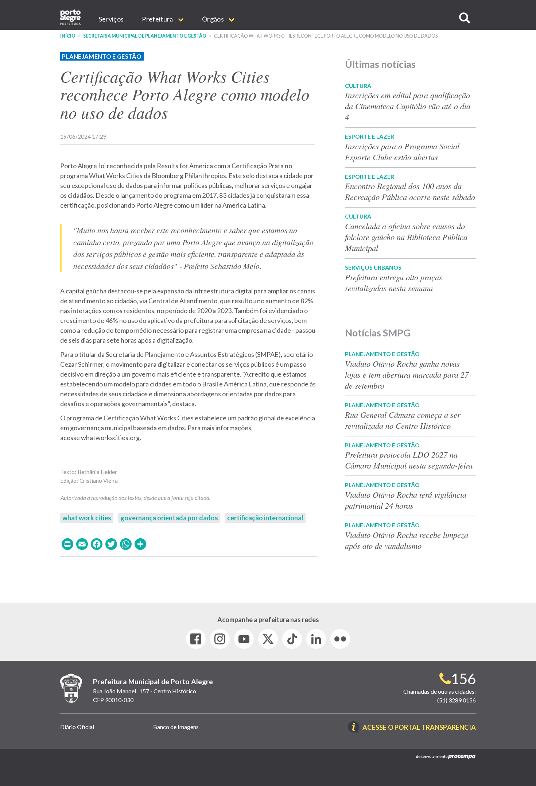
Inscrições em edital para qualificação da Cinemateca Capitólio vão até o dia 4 (407, 105)
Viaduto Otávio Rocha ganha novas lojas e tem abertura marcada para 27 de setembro (407, 374)
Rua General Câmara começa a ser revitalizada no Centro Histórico (403, 420)
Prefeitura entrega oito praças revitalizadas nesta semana (393, 282)
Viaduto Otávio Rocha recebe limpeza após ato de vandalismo (406, 540)
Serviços (111, 19)
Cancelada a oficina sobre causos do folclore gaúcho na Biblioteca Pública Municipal (406, 236)
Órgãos (213, 19)
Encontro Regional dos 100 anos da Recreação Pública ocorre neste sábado (410, 191)
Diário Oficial (77, 726)
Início (67, 36)
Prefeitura (158, 19)
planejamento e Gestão (102, 56)
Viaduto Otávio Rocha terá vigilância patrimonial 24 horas (405, 500)
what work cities (86, 518)
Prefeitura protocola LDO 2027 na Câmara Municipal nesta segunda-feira (409, 460)
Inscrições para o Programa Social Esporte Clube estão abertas (402, 151)
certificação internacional (265, 518)
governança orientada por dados (169, 518)
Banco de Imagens (176, 726)
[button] (464, 18)
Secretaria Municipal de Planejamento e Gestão (144, 36)
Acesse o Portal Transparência (419, 728)
